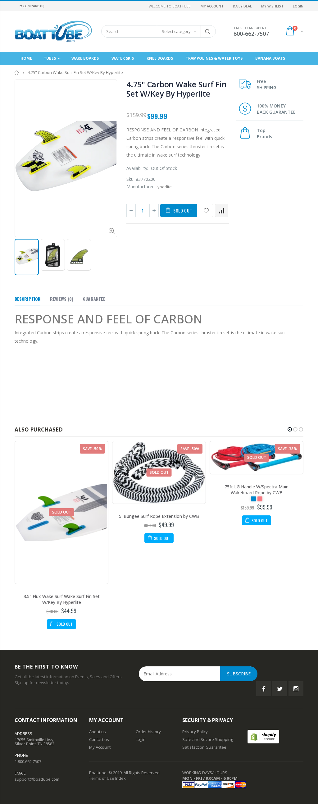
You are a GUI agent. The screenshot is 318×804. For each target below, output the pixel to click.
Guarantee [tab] (94, 298)
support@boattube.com (37, 779)
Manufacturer (140, 187)
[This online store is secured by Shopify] (263, 736)
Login (298, 6)
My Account (212, 6)
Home (17, 73)
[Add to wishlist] (206, 210)
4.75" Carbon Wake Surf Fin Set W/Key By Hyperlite (176, 89)
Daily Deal (242, 6)
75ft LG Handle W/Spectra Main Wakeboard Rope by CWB (256, 490)
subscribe (239, 674)
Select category (176, 31)
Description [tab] (27, 298)
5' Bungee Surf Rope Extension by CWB (159, 516)
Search (208, 31)
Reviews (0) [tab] (61, 298)
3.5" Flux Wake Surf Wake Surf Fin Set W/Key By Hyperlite (62, 599)
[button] (290, 429)
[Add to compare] (221, 210)
